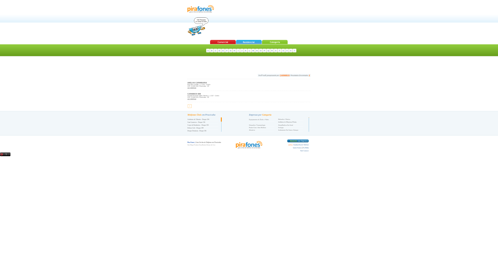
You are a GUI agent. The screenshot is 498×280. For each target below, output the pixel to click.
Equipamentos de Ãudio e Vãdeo (259, 119)
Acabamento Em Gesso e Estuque (288, 130)
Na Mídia (306, 148)
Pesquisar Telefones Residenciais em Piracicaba (249, 42)
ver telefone (191, 88)
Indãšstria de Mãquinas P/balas (287, 122)
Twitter (196, 145)
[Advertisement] (263, 20)
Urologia (280, 127)
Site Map (190, 145)
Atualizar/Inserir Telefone (301, 145)
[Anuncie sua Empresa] (298, 142)
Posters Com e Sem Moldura (257, 127)
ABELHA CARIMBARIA (197, 83)
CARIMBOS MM (194, 94)
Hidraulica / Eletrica (284, 119)
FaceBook (202, 145)
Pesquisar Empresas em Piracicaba (223, 42)
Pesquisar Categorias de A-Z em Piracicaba (275, 42)
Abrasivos (252, 130)
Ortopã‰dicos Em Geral (285, 125)
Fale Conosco (304, 151)
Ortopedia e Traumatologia (257, 125)
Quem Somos (297, 148)
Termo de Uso (211, 145)
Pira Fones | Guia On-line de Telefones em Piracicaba (200, 9)
